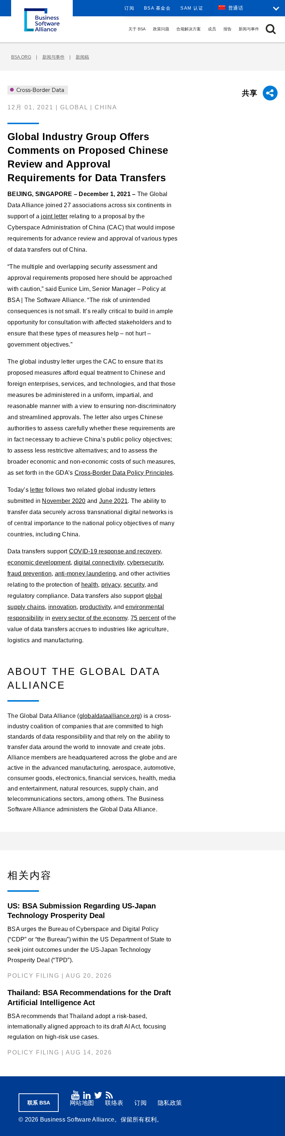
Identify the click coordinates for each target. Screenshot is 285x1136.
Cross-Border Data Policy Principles (124, 473)
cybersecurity (145, 562)
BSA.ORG (21, 57)
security (134, 585)
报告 (227, 29)
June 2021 (113, 501)
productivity (95, 607)
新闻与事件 (249, 29)
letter (37, 490)
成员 (212, 29)
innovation (62, 607)
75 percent (145, 618)
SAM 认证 (191, 8)
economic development (39, 562)
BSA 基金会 (157, 8)
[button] (271, 29)
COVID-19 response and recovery (115, 551)
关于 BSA (136, 29)
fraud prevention (29, 573)
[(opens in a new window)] (75, 1095)
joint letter (54, 216)
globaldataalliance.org (109, 716)
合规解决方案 (188, 29)
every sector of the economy (90, 618)
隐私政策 (170, 1103)
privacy (111, 585)
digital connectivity (99, 562)
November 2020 (63, 501)
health (89, 585)
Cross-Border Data (39, 90)
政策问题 (161, 29)
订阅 (129, 8)
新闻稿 (82, 57)
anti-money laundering (85, 573)
